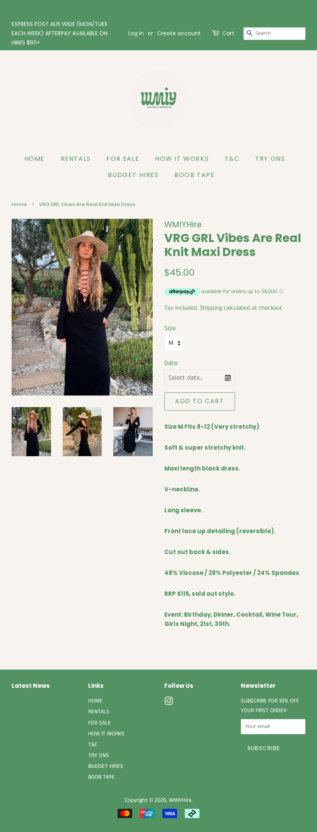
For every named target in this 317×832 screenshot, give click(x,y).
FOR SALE (122, 158)
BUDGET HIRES (133, 174)
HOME (34, 158)
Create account (179, 33)
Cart (228, 33)
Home (19, 204)
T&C (232, 158)
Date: (171, 363)
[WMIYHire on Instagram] (168, 703)
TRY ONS (270, 158)
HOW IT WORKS (182, 158)
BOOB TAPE (194, 174)
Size (170, 328)
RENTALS (76, 158)
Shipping (211, 307)
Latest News (31, 686)
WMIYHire (180, 800)
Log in (136, 33)
